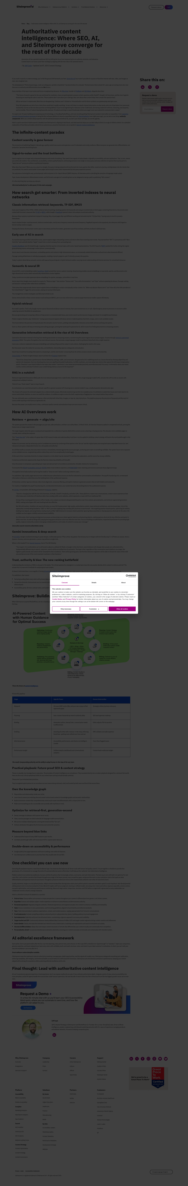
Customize (93, 609)
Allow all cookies (122, 609)
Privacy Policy (71, 599)
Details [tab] (94, 582)
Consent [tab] (65, 582)
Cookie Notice (57, 599)
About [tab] (123, 582)
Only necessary (66, 609)
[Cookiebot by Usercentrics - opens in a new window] (127, 576)
